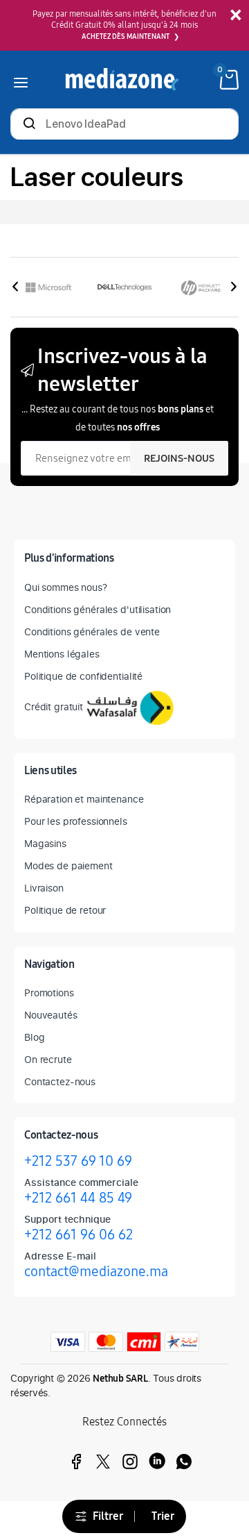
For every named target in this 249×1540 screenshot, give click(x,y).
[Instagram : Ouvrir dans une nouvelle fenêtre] (130, 1461)
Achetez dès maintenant (125, 37)
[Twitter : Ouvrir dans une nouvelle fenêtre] (103, 1461)
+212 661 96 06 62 (78, 1234)
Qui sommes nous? (65, 587)
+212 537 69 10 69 (78, 1161)
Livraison (44, 887)
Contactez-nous (59, 1081)
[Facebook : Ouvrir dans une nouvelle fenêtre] (76, 1461)
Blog (34, 1037)
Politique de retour (65, 910)
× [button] (235, 15)
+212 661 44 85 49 (78, 1197)
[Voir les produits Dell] (124, 287)
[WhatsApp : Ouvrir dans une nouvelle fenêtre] (184, 1461)
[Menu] (20, 79)
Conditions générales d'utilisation (97, 609)
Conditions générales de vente (92, 631)
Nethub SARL (120, 1378)
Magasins (45, 843)
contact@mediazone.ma (96, 1271)
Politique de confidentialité (83, 676)
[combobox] (124, 125)
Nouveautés (50, 1014)
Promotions (49, 992)
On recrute (48, 1059)
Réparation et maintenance (84, 798)
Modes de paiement (68, 865)
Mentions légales (62, 653)
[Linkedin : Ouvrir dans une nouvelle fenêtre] (157, 1461)
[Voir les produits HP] (200, 287)
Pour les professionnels (75, 821)
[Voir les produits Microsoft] (48, 287)
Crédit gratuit (53, 706)
